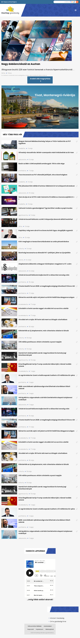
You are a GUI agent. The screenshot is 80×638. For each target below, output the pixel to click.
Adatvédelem (48, 626)
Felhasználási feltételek (34, 626)
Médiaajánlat (50, 629)
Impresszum (39, 629)
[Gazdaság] (11, 10)
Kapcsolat (31, 629)
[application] (40, 107)
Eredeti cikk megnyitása (40, 79)
